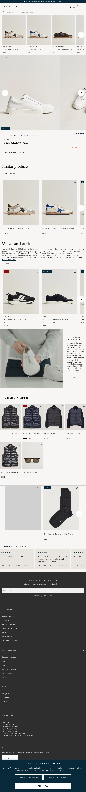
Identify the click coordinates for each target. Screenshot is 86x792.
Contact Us (6, 661)
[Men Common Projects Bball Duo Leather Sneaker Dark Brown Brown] (63, 30)
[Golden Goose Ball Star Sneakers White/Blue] (59, 226)
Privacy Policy (7, 636)
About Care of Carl (8, 625)
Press (4, 633)
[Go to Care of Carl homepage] (10, 6)
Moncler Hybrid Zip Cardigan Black (51, 433)
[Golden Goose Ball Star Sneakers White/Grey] (21, 226)
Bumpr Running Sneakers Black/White (17, 320)
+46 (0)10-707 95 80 (12, 731)
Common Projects (58, 47)
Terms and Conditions (9, 628)
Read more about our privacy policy (43, 596)
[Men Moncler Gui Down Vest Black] (10, 417)
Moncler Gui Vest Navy (31, 433)
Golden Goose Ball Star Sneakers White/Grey (20, 228)
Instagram (5, 694)
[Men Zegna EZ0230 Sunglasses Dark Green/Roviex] (32, 455)
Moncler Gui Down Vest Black (9, 433)
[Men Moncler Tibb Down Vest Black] (10, 455)
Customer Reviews (8, 673)
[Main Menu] (82, 6)
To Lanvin (8, 263)
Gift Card (5, 677)
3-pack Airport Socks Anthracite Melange (58, 534)
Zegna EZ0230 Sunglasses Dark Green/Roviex (32, 472)
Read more (74, 378)
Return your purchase (9, 669)
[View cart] (78, 6)
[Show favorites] (74, 6)
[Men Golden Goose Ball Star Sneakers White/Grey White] (14, 30)
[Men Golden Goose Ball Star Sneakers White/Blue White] (39, 30)
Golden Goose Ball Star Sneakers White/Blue (58, 228)
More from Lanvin (16, 243)
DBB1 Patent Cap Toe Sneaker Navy (55, 320)
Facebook (5, 698)
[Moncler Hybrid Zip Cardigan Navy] (75, 431)
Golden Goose (7, 47)
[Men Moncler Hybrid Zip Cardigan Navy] (75, 417)
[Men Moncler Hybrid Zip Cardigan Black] (53, 417)
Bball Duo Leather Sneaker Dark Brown (62, 49)
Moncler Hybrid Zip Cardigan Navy (73, 433)
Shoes (5, 57)
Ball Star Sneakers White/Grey (10, 49)
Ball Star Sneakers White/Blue (35, 49)
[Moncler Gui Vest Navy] (32, 431)
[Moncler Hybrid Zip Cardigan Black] (53, 431)
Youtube (5, 702)
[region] (43, 559)
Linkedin (5, 706)
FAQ (3, 665)
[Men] (23, 508)
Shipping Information (9, 657)
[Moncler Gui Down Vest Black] (10, 431)
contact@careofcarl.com (16, 733)
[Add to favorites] (36, 182)
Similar (15, 166)
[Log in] (70, 6)
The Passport (6, 620)
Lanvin (6, 139)
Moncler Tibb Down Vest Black (9, 472)
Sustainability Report (9, 641)
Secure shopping (8, 616)
